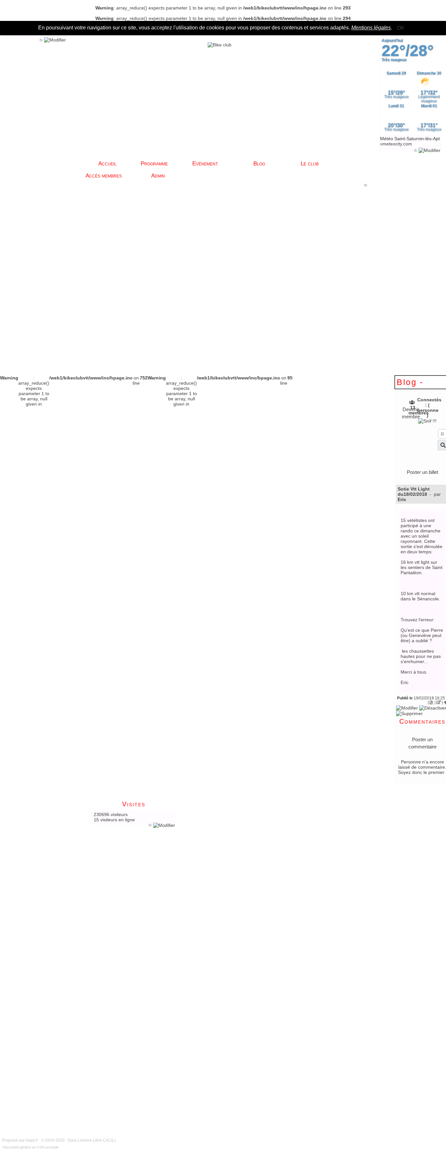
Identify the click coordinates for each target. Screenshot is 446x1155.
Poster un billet (422, 472)
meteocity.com (397, 143)
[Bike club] (219, 44)
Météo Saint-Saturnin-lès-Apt (410, 138)
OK (401, 28)
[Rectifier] (439, 702)
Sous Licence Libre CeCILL (93, 1140)
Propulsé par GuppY (20, 1140)
